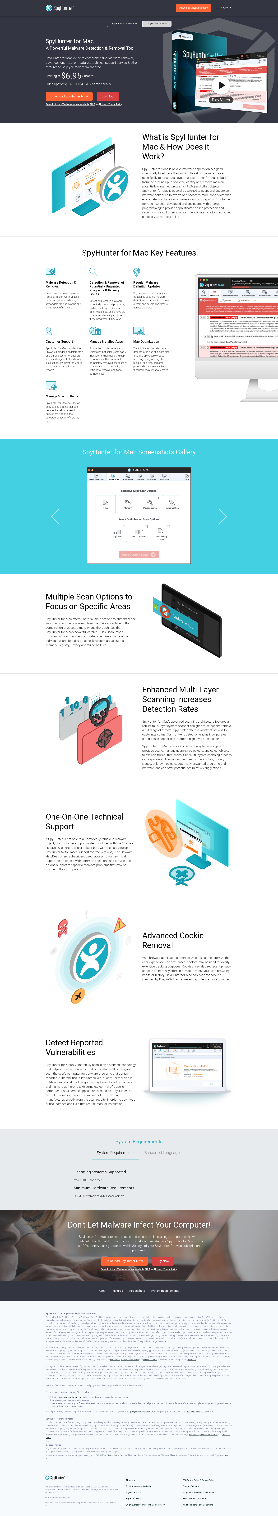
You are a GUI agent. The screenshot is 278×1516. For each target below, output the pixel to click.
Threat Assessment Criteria (182, 1455)
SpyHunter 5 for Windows (124, 23)
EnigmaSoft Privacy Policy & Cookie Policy (145, 1505)
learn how (192, 1359)
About (102, 1290)
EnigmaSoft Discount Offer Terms (198, 1492)
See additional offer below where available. (67, 104)
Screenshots (137, 1290)
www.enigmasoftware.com (70, 1397)
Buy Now (108, 96)
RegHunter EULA (133, 1498)
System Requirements (115, 1152)
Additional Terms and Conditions (198, 1505)
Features (117, 1290)
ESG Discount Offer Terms (195, 1498)
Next (218, 516)
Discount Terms (150, 1359)
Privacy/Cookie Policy (111, 104)
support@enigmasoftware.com (140, 1411)
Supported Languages (162, 1152)
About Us (130, 1480)
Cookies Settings (191, 1486)
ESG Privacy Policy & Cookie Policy (198, 1480)
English (224, 7)
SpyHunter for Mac (157, 23)
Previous (59, 516)
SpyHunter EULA (133, 1492)
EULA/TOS (115, 1359)
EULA (92, 104)
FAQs (163, 1341)
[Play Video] (221, 86)
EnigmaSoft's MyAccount (195, 1411)
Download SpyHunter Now (69, 96)
